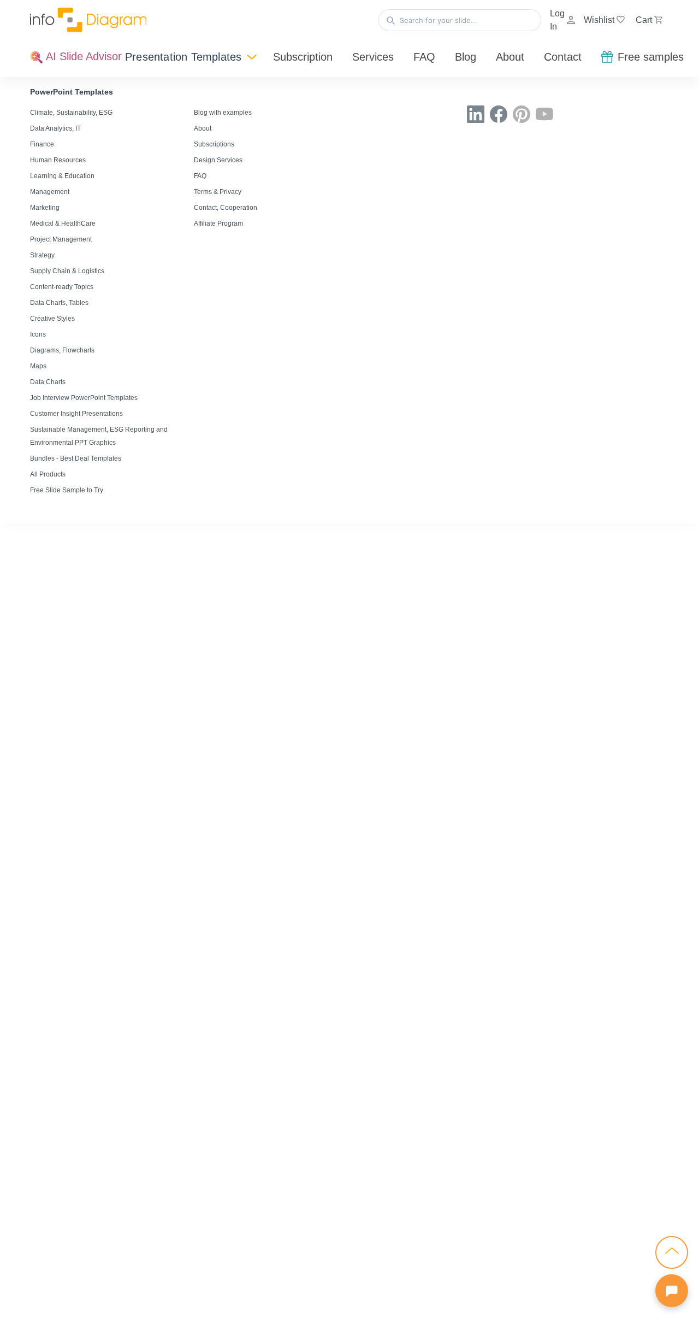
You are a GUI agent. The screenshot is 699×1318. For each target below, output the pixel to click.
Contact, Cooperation (225, 207)
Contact (563, 57)
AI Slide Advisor (82, 56)
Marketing (45, 207)
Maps (38, 366)
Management (49, 192)
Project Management (61, 239)
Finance (42, 144)
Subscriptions (214, 144)
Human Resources (58, 160)
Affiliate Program (218, 223)
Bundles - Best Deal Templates (75, 458)
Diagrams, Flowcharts (62, 350)
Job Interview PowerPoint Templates (84, 398)
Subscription (303, 57)
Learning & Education (62, 176)
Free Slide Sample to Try (66, 490)
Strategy (42, 255)
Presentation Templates (183, 57)
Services (373, 57)
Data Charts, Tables (59, 303)
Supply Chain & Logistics (67, 271)
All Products (48, 474)
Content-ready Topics (61, 287)
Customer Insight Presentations (76, 413)
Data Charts (48, 382)
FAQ (424, 57)
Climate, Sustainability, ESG (71, 112)
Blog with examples (223, 112)
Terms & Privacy (217, 192)
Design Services (218, 160)
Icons (38, 334)
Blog (465, 57)
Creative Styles (52, 318)
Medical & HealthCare (63, 223)
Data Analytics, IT (55, 128)
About (510, 57)
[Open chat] (671, 1290)
